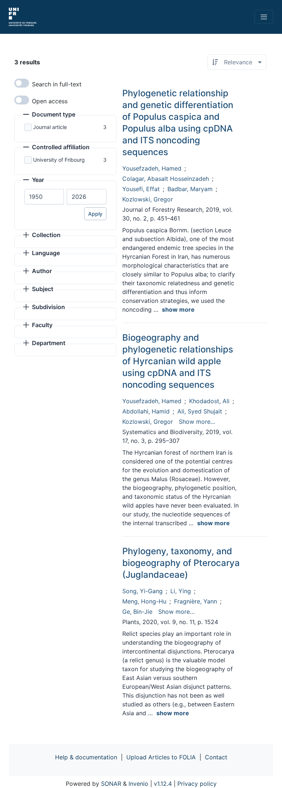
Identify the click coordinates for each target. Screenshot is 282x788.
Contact (216, 757)
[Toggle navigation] (263, 17)
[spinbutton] (44, 196)
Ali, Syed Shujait (199, 411)
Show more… (197, 421)
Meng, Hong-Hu (144, 601)
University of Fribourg (59, 160)
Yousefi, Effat (141, 189)
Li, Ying (180, 591)
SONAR (111, 783)
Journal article (50, 127)
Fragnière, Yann (195, 601)
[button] (49, 115)
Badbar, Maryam (190, 189)
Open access (50, 101)
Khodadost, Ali (209, 401)
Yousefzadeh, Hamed (151, 168)
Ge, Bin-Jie (137, 611)
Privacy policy (197, 783)
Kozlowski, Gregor (147, 199)
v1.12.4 (163, 783)
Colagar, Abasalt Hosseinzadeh (165, 178)
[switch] (21, 83)
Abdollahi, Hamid (146, 411)
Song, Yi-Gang (142, 591)
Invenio (138, 783)
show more (178, 309)
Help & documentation (86, 757)
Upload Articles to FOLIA (161, 757)
